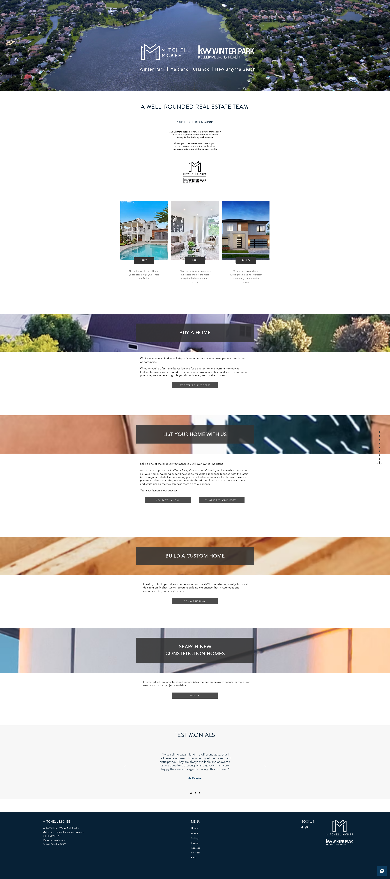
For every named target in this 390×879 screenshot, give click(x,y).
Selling (195, 838)
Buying (195, 842)
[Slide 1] (190, 792)
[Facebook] (302, 828)
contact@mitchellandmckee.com (66, 832)
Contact (195, 847)
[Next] (265, 768)
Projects (195, 852)
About (194, 833)
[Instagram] (307, 828)
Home (194, 828)
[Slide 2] (195, 793)
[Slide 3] (199, 792)
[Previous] (125, 768)
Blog (193, 857)
